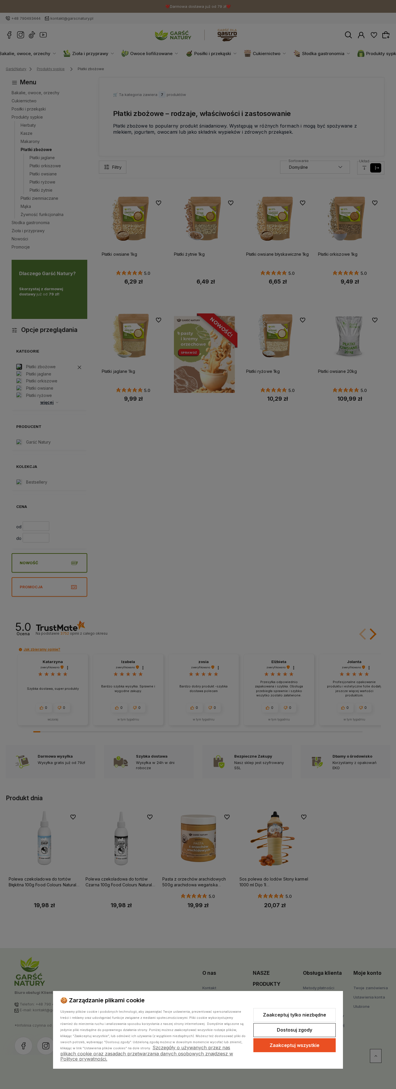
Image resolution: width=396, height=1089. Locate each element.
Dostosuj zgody (294, 1030)
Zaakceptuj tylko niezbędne (294, 1015)
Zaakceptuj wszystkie (294, 1045)
